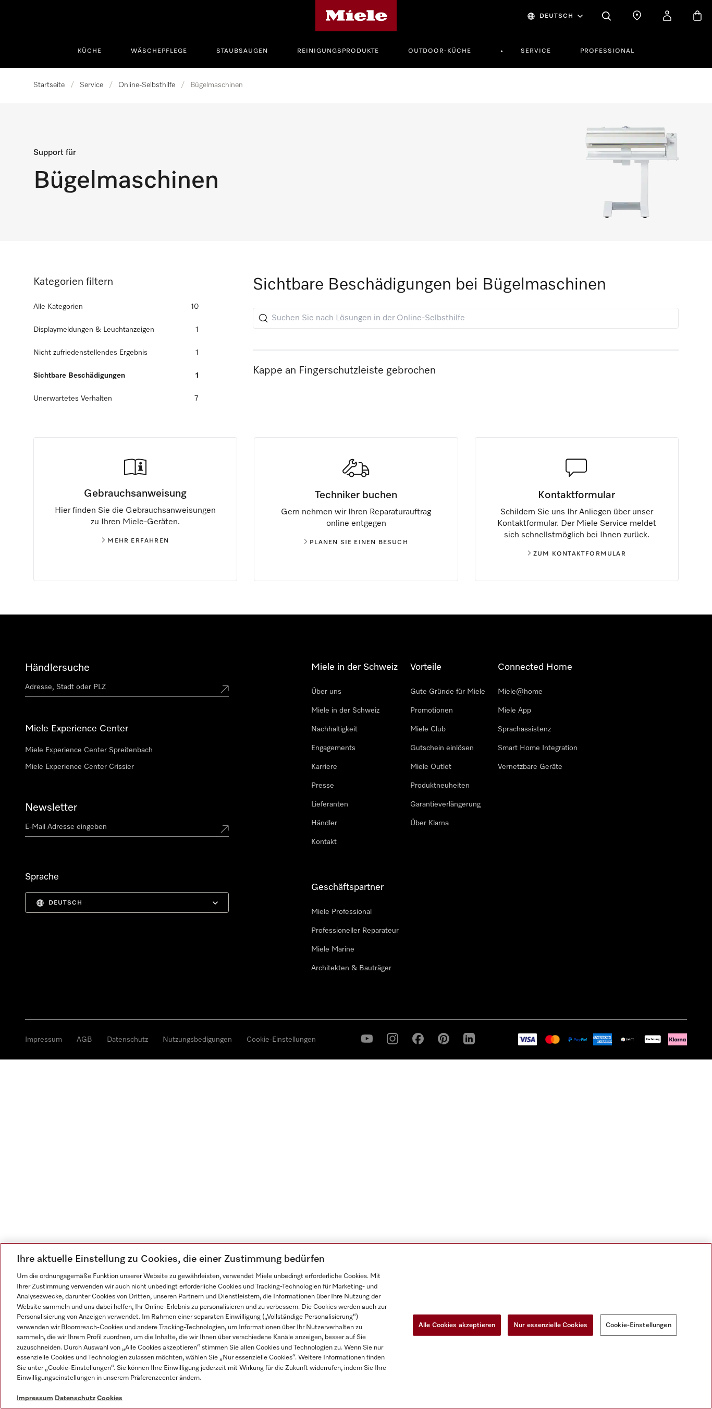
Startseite (49, 85)
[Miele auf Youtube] (367, 1038)
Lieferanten (329, 804)
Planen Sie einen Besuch (359, 542)
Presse (322, 785)
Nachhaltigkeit (334, 729)
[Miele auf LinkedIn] (443, 1038)
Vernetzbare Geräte (530, 766)
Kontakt (324, 842)
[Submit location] (224, 689)
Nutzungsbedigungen (197, 1039)
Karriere (324, 766)
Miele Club (428, 729)
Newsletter (51, 807)
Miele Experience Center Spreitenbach (89, 750)
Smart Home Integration (538, 748)
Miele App (514, 710)
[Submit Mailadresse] (224, 829)
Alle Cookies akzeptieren (457, 1324)
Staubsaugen (242, 51)
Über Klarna (429, 823)
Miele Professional (341, 912)
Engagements (333, 748)
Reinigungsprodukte (338, 51)
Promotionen (431, 710)
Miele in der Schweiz (345, 710)
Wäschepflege (159, 51)
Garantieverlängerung (445, 804)
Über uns (326, 691)
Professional (607, 51)
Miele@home (520, 691)
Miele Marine (332, 949)
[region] (356, 1326)
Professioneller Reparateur (355, 930)
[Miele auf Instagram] (392, 1038)
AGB (84, 1039)
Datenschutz (127, 1039)
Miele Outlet (430, 766)
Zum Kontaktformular (579, 554)
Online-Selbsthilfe (146, 85)
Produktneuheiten (440, 785)
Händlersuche (57, 668)
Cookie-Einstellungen (281, 1039)
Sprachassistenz (524, 729)
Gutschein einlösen (442, 748)
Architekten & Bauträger (351, 968)
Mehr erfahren (138, 541)
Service (536, 51)
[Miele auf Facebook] (418, 1038)
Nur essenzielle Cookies (550, 1324)
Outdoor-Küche (439, 51)
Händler (324, 823)
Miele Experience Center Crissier (79, 766)
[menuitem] (95, 49)
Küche (90, 51)
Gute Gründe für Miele (447, 691)
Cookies (109, 1398)
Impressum (43, 1039)
